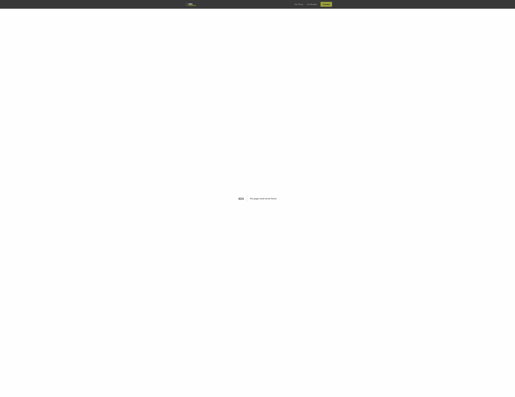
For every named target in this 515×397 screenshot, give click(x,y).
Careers (326, 4)
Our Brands (312, 4)
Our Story (299, 4)
